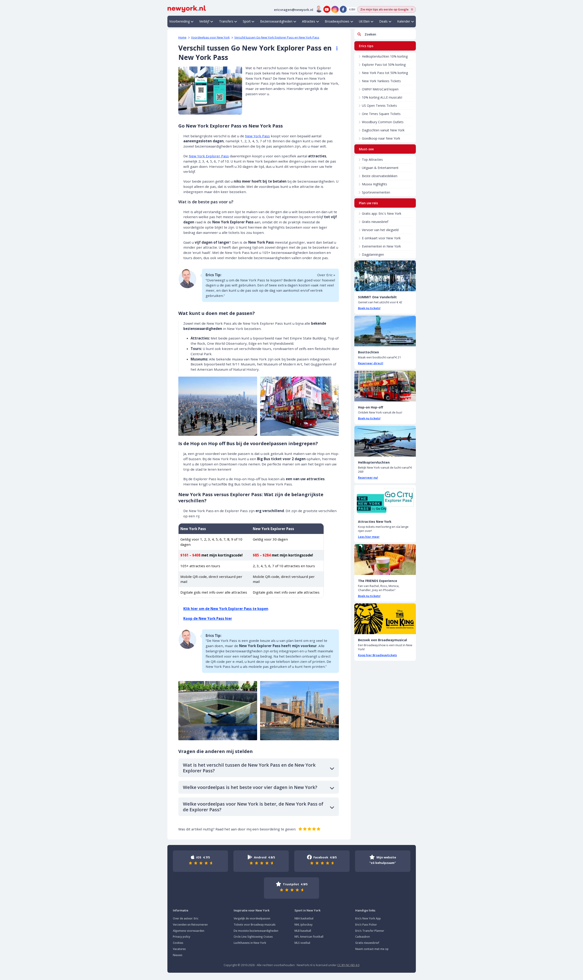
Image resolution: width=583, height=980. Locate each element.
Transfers (226, 21)
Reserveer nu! (368, 477)
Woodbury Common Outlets (383, 122)
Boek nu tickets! (369, 308)
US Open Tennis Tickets (379, 105)
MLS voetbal (302, 943)
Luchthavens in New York (250, 943)
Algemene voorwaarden (188, 931)
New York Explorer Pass (209, 156)
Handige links (365, 910)
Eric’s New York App (368, 918)
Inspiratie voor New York (251, 910)
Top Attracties (372, 159)
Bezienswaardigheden (276, 21)
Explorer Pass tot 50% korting (384, 64)
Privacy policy (181, 937)
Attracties (308, 21)
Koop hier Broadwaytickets (377, 655)
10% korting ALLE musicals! (382, 97)
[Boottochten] (385, 331)
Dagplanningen (373, 254)
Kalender (403, 21)
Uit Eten (364, 21)
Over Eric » (326, 275)
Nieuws (177, 955)
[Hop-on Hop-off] (385, 386)
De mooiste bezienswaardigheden (256, 931)
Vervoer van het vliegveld (380, 230)
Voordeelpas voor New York (210, 37)
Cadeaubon (362, 937)
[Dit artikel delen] (334, 48)
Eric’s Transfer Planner (369, 931)
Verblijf (204, 21)
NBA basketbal (303, 918)
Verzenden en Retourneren (190, 924)
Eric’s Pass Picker (366, 924)
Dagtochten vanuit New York (383, 130)
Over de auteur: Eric (185, 918)
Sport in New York (307, 910)
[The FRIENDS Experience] (385, 559)
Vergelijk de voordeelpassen (252, 918)
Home (182, 37)
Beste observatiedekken (379, 176)
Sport (247, 21)
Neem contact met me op (372, 949)
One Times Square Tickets (381, 114)
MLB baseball (302, 931)
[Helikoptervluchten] (385, 441)
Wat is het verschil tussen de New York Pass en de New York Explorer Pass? (249, 768)
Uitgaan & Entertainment (380, 168)
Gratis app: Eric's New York (381, 213)
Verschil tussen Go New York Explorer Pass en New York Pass (276, 37)
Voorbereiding (179, 21)
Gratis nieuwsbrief (375, 221)
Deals (383, 21)
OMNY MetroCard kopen (380, 89)
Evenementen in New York (381, 246)
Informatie (180, 910)
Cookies (178, 943)
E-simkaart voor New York (381, 238)
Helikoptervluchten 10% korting (385, 56)
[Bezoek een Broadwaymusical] (385, 618)
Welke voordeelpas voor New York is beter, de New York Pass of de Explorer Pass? (253, 807)
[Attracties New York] (385, 500)
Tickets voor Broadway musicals (255, 924)
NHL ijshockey (303, 924)
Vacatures (179, 949)
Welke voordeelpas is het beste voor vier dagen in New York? (250, 787)
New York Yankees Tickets (381, 81)
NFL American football (308, 937)
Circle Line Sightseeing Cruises (253, 937)
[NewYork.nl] (186, 8)
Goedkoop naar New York (381, 138)
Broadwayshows (337, 21)
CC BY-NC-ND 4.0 (348, 965)
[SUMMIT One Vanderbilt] (385, 275)
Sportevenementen (376, 192)
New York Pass (257, 136)
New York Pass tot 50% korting (385, 73)
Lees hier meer (369, 537)
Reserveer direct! (370, 363)
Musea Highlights (374, 184)
